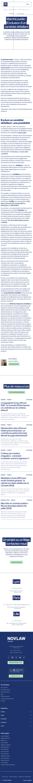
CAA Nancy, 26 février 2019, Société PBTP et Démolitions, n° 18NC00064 (15, 203)
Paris (16, 598)
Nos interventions (5, 690)
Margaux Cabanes (6, 745)
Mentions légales (13, 776)
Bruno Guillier (4, 742)
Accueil (5, 9)
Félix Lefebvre (4, 749)
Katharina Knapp (5, 756)
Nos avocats (4, 687)
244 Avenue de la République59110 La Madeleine (17, 624)
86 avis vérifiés (16, 671)
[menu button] (27, 4)
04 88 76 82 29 (17, 588)
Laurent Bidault (5, 736)
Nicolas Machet (5, 747)
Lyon (16, 581)
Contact (3, 701)
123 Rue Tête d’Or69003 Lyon (17, 591)
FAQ (2, 694)
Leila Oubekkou (5, 758)
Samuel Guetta (5, 760)
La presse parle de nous (7, 698)
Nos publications (13, 9)
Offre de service (5, 696)
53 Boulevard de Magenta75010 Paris (17, 607)
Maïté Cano (4, 740)
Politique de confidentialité (24, 776)
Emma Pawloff (5, 751)
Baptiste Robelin (5, 738)
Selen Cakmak (5, 753)
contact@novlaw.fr (22, 604)
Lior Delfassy (4, 762)
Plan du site (5, 776)
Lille (16, 614)
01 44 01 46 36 (9, 604)
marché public (5, 67)
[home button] (5, 4)
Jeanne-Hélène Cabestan (8, 765)
